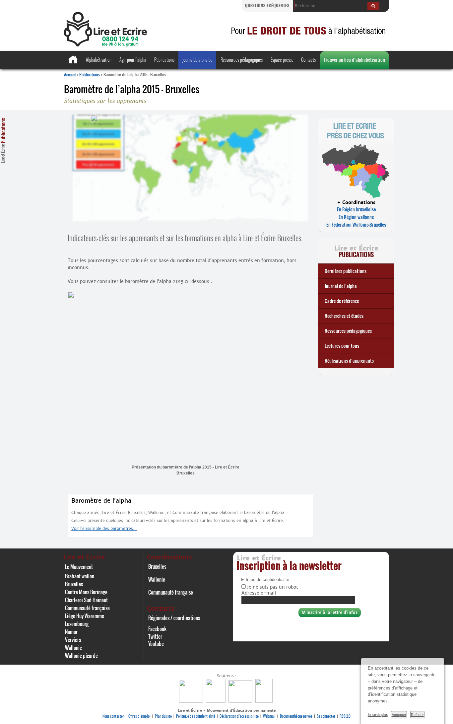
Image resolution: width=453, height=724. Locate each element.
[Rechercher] (373, 6)
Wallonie (73, 647)
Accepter (399, 715)
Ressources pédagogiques (242, 59)
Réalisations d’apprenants (349, 360)
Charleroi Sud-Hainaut (86, 600)
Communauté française (87, 608)
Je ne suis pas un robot (272, 587)
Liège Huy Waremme (84, 615)
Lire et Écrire (3, 140)
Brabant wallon (79, 576)
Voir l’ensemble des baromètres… (104, 528)
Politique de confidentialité (195, 716)
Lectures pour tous (342, 345)
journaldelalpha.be (197, 59)
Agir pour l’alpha (132, 59)
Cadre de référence (342, 300)
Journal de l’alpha (341, 285)
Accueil (70, 74)
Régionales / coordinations (174, 617)
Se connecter (326, 716)
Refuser (417, 715)
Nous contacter (113, 716)
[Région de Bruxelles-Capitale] (216, 701)
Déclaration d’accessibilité (239, 716)
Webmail (269, 716)
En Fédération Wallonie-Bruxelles (356, 224)
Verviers (73, 639)
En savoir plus (378, 714)
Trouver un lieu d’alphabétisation (354, 59)
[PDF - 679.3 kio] (185, 296)
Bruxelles (74, 584)
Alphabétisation (98, 59)
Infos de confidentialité (267, 579)
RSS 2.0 (345, 716)
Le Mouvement (79, 566)
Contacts (308, 59)
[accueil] (105, 44)
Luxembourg (77, 623)
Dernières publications (345, 270)
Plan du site (163, 716)
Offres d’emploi (139, 716)
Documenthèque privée (296, 716)
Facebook (157, 628)
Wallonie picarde (81, 655)
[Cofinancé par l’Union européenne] (241, 701)
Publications (164, 59)
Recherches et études (344, 315)
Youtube (156, 643)
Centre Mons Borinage (86, 592)
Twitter (155, 636)
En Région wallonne (356, 216)
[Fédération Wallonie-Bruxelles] (192, 701)
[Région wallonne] (264, 701)
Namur (71, 631)
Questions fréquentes (267, 5)
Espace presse (282, 59)
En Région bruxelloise (356, 209)
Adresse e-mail (258, 593)
